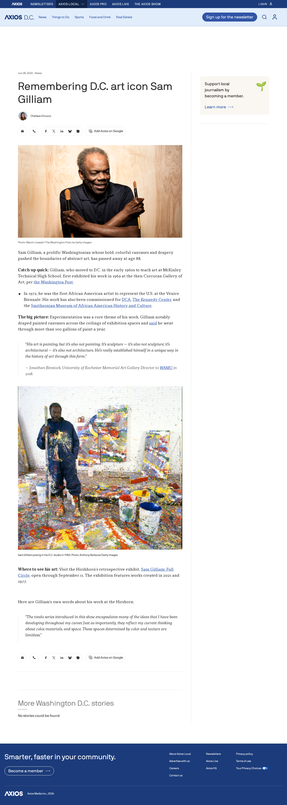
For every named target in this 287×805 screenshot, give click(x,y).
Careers (174, 768)
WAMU (166, 368)
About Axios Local (180, 754)
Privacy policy (244, 754)
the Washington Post (53, 282)
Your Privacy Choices (248, 768)
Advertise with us (179, 761)
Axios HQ (211, 768)
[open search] (264, 17)
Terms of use (243, 761)
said (153, 323)
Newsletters (41, 4)
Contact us (176, 775)
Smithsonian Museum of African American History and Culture (91, 306)
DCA (126, 300)
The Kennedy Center (152, 300)
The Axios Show (148, 4)
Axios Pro (98, 4)
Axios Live (120, 4)
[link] (22, 131)
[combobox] (71, 4)
